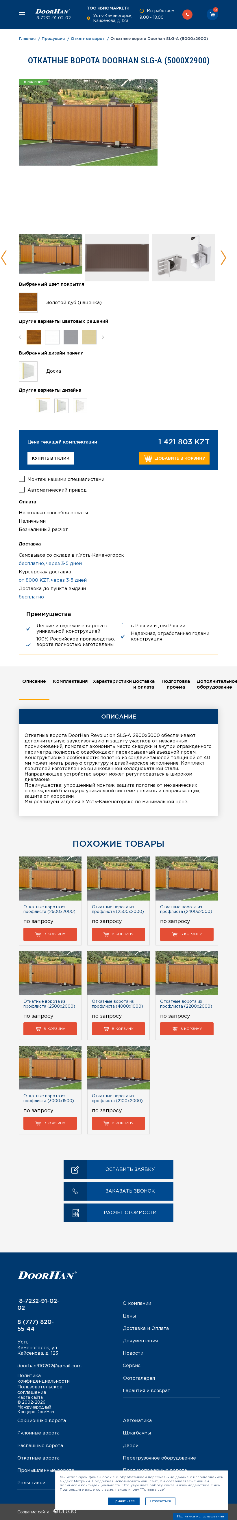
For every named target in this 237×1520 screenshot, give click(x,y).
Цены (129, 1316)
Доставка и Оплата (146, 1328)
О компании (137, 1303)
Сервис (131, 1366)
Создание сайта (34, 1512)
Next (223, 258)
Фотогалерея (139, 1378)
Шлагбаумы (137, 1433)
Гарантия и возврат (146, 1391)
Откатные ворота (38, 1458)
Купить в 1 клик (50, 458)
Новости (133, 1353)
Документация (140, 1341)
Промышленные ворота (45, 1470)
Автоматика (137, 1421)
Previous (4, 258)
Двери (130, 1446)
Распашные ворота (40, 1446)
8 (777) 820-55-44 (35, 1325)
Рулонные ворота (38, 1433)
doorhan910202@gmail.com (49, 1366)
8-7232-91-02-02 (53, 18)
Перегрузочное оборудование (159, 1458)
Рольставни (31, 1483)
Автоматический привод (57, 490)
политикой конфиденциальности (90, 1485)
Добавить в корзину (180, 458)
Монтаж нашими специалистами (65, 479)
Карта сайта (30, 1397)
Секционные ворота (41, 1421)
